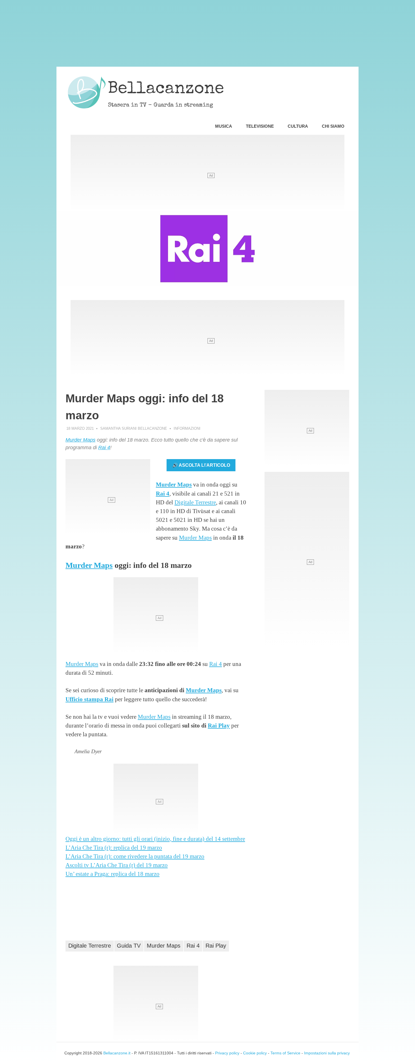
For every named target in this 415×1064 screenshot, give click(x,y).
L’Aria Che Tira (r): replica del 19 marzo (113, 847)
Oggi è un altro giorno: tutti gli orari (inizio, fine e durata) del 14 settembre (155, 838)
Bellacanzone (166, 89)
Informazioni (187, 428)
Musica (223, 126)
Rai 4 (104, 447)
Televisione (260, 126)
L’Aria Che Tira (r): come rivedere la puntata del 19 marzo (134, 856)
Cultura (298, 126)
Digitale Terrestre (195, 502)
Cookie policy (255, 1053)
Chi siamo (333, 126)
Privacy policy (227, 1053)
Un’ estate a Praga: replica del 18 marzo (112, 873)
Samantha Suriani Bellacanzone (133, 428)
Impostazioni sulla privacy (327, 1053)
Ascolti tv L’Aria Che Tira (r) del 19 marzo (116, 865)
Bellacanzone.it (116, 1053)
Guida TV (129, 946)
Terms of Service (285, 1053)
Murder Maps (80, 440)
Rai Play (219, 725)
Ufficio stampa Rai (89, 699)
